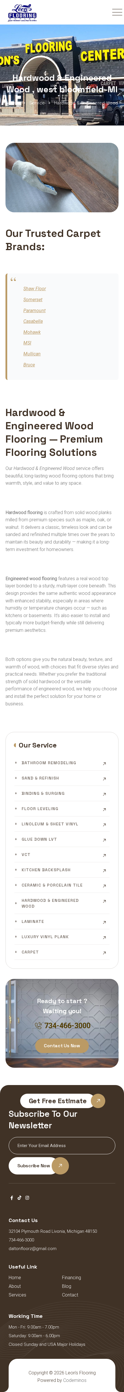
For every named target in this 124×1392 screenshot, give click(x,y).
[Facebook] (12, 1198)
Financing (71, 1277)
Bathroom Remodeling (49, 762)
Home (15, 1277)
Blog (66, 1286)
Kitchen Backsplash (46, 869)
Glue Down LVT (39, 839)
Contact (70, 1295)
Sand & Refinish (40, 778)
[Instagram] (27, 1198)
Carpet (30, 952)
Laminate (33, 921)
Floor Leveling (40, 808)
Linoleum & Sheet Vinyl (50, 824)
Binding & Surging (43, 793)
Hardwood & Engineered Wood (50, 903)
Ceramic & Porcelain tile (52, 885)
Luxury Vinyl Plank (45, 936)
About (15, 1286)
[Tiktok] (19, 1198)
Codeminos (75, 1380)
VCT (26, 854)
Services (17, 1295)
